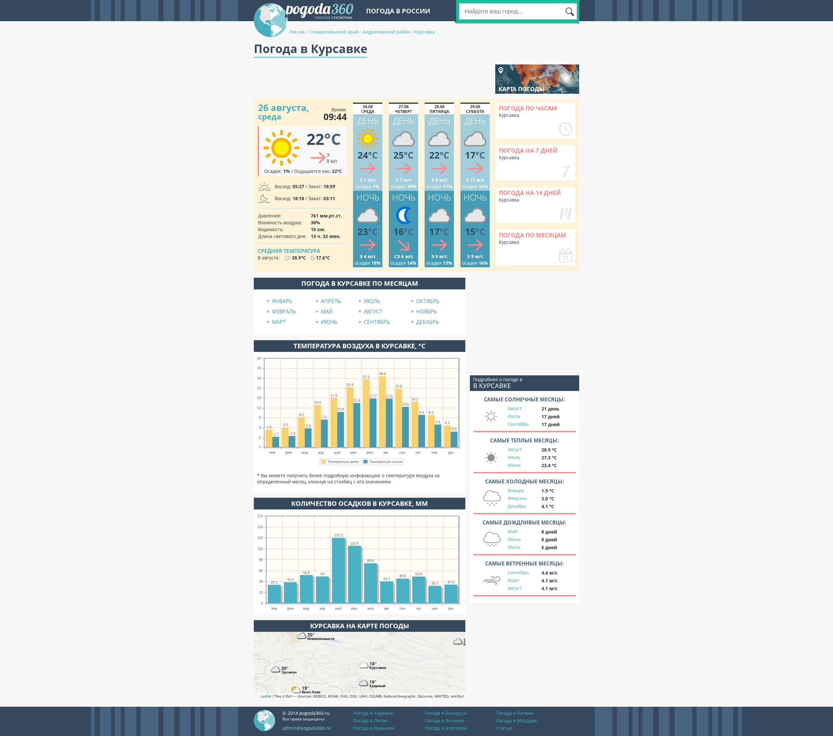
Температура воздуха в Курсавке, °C (360, 345)
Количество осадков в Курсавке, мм (359, 503)
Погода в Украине (373, 713)
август (373, 311)
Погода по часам (528, 108)
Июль (514, 416)
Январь (516, 490)
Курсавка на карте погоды (359, 625)
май (327, 311)
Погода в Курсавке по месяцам (359, 283)
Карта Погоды (521, 89)
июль (372, 301)
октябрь (427, 301)
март (279, 322)
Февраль (517, 498)
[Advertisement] (372, 79)
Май (512, 531)
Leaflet (265, 696)
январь (282, 301)
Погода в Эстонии (444, 720)
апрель (331, 301)
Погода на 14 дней (530, 193)
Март (514, 580)
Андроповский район (386, 32)
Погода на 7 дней (528, 150)
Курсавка (425, 32)
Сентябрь (518, 424)
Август (515, 408)
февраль (284, 311)
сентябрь (377, 322)
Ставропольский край (333, 32)
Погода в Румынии (373, 728)
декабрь (427, 322)
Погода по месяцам (532, 235)
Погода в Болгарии (446, 728)
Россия (297, 32)
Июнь (514, 465)
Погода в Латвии (515, 713)
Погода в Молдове (516, 720)
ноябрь (426, 311)
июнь (329, 322)
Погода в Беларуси (446, 713)
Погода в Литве (370, 720)
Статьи (504, 728)
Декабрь (517, 506)
